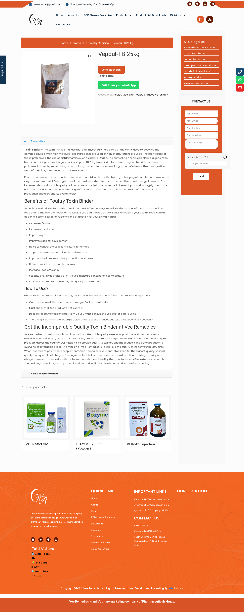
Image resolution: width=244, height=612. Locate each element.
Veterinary (161, 94)
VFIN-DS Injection (141, 444)
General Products (194, 59)
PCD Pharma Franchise (98, 15)
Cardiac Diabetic (194, 53)
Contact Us (63, 24)
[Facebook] (189, 3)
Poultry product (144, 94)
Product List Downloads (151, 15)
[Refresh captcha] (225, 157)
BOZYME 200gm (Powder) (89, 446)
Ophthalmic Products (197, 71)
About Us (74, 15)
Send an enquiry (111, 69)
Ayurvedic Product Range (199, 47)
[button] (90, 56)
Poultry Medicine (99, 43)
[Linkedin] (212, 3)
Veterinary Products (196, 83)
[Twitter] (197, 3)
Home (60, 15)
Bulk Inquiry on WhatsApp (119, 85)
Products (121, 15)
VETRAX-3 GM (37, 444)
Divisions (175, 15)
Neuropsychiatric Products (200, 65)
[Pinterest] (205, 3)
